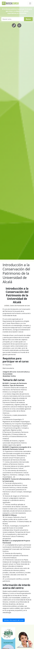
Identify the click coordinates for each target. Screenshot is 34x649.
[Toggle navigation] (30, 3)
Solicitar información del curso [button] (14, 620)
